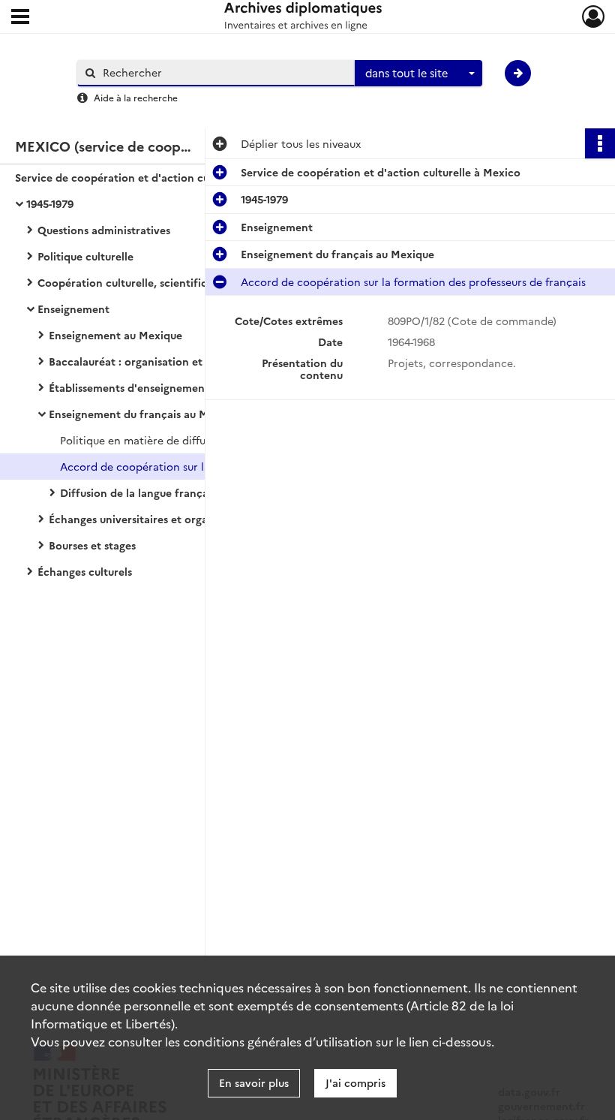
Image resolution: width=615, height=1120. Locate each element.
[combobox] (418, 73)
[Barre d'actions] (600, 143)
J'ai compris (356, 1082)
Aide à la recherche (136, 97)
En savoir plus (254, 1082)
